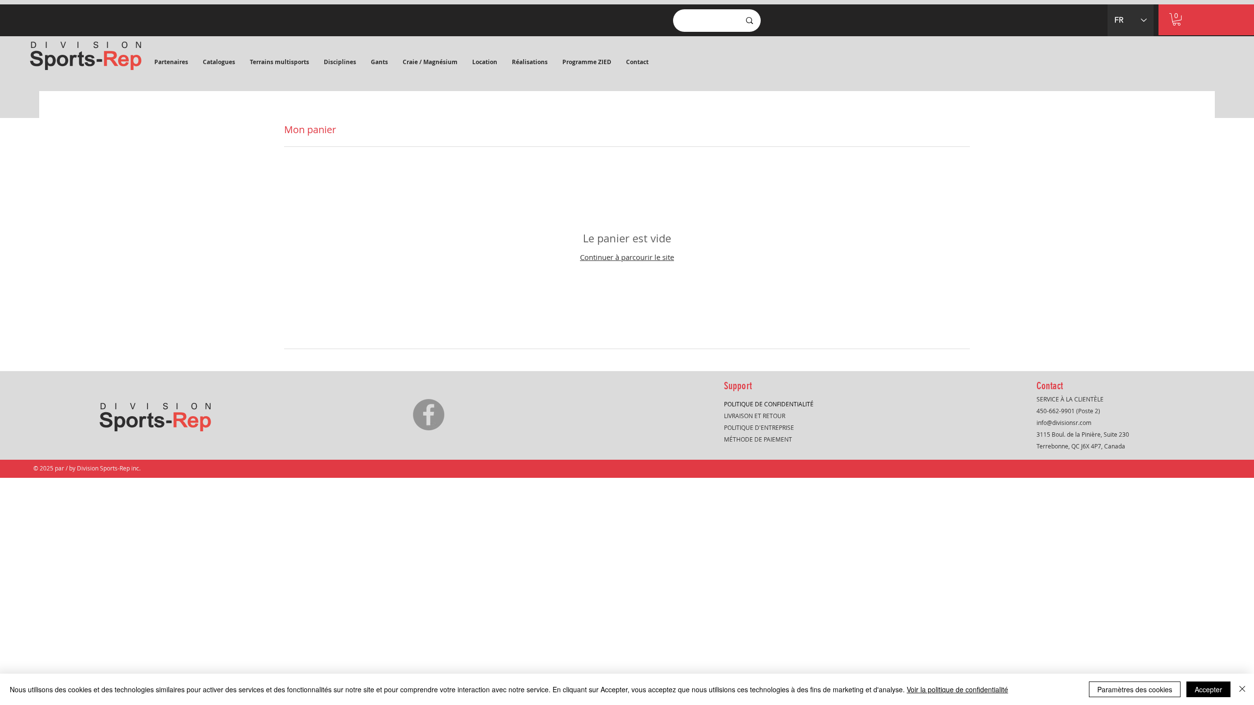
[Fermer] (1242, 689)
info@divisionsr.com (1064, 422)
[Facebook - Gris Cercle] (428, 414)
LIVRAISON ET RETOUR (754, 416)
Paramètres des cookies (1134, 689)
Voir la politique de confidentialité (957, 689)
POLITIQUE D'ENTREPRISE (759, 427)
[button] (218, 62)
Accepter (1208, 689)
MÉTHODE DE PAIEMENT (758, 439)
